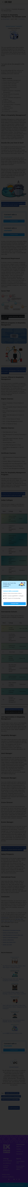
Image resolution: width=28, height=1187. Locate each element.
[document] (14, 593)
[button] (24, 583)
